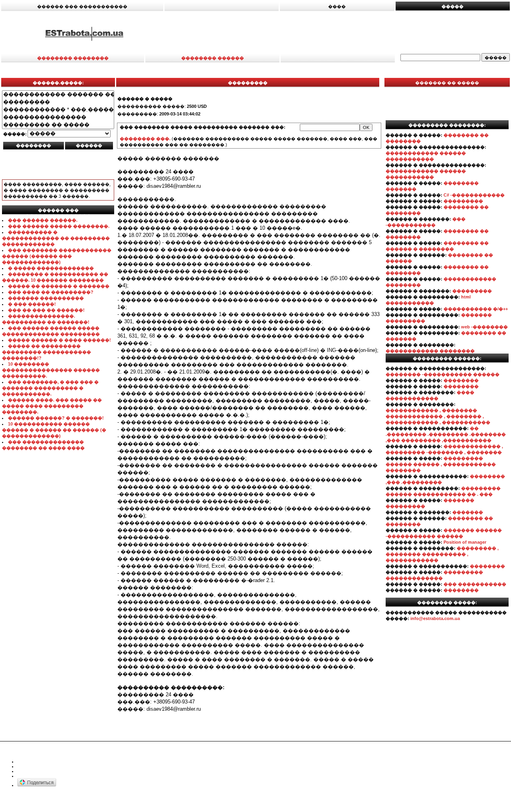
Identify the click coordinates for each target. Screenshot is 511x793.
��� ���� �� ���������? (50, 292)
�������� (461, 380)
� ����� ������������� (51, 268)
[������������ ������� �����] (58, 94)
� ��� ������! (32, 304)
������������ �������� (430, 350)
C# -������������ (474, 195)
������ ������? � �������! (56, 417)
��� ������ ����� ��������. (58, 226)
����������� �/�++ (476, 308)
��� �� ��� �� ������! (46, 310)
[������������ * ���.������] (58, 109)
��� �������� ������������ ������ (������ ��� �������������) (56, 256)
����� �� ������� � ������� (58, 286)
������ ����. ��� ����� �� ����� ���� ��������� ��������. (52, 405)
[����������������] (58, 117)
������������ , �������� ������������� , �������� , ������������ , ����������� (438, 416)
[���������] (58, 102)
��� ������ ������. (42, 220)
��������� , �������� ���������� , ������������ (442, 554)
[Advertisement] (339, 33)
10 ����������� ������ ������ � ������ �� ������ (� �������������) (54, 429)
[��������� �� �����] (58, 125)
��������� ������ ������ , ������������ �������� (441, 464)
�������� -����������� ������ (442, 374)
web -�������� (484, 326)
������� (467, 512)
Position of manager (465, 542)
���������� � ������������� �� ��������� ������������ (56, 238)
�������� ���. (145, 138)
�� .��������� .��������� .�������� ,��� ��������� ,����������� (446, 434)
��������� (463, 201)
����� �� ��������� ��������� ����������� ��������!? (46, 352)
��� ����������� (475, 584)
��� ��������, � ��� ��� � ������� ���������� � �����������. (50, 388)
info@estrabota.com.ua (435, 618)
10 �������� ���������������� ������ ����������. (51, 370)
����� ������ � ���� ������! (59, 340)
